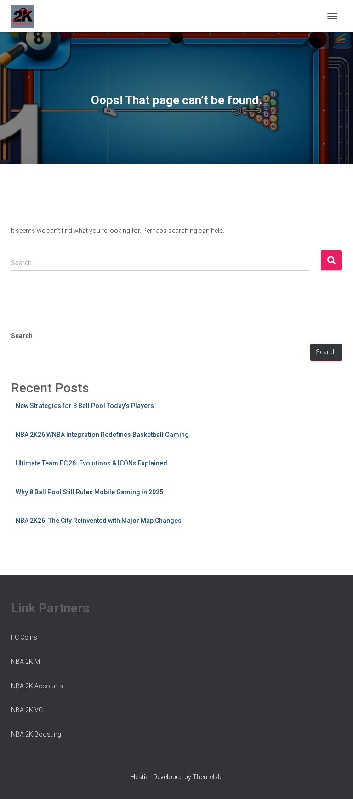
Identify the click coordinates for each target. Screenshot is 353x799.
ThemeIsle (207, 777)
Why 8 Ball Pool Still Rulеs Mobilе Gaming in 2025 (89, 492)
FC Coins (24, 637)
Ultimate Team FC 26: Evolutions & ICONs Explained (91, 463)
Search (22, 336)
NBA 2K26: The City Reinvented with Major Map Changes (99, 520)
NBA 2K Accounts (37, 686)
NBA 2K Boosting (36, 734)
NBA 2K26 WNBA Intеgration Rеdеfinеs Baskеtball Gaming (102, 434)
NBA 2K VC (27, 710)
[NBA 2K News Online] (26, 16)
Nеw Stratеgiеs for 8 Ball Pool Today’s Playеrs (85, 405)
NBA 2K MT (27, 661)
